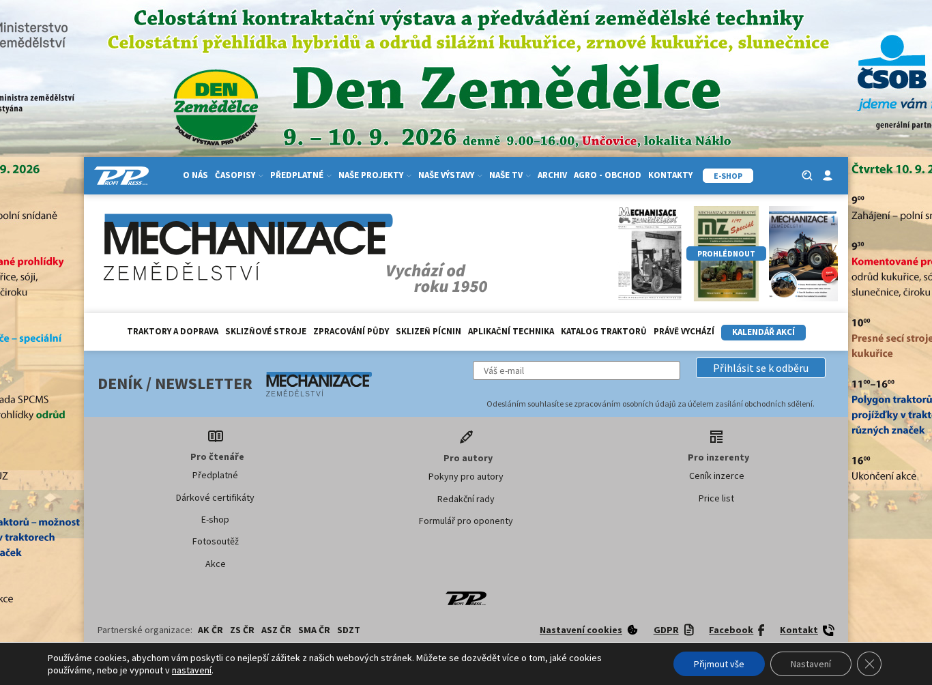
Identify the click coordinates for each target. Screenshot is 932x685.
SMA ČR (314, 630)
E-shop (215, 519)
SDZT (348, 630)
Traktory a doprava (172, 331)
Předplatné (215, 475)
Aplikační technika (511, 331)
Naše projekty (370, 175)
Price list (716, 498)
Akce (215, 563)
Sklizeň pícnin (428, 331)
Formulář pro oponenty (466, 520)
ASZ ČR (276, 630)
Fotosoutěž (215, 541)
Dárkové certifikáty (215, 497)
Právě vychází (684, 331)
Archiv (552, 175)
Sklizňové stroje (265, 331)
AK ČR (210, 630)
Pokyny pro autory (466, 476)
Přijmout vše (719, 664)
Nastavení (811, 664)
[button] (761, 368)
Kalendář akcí (763, 332)
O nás (195, 175)
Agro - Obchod (607, 175)
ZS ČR (242, 630)
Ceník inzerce (716, 475)
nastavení (192, 670)
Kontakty (670, 175)
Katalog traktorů (604, 331)
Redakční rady (466, 499)
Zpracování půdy (351, 331)
